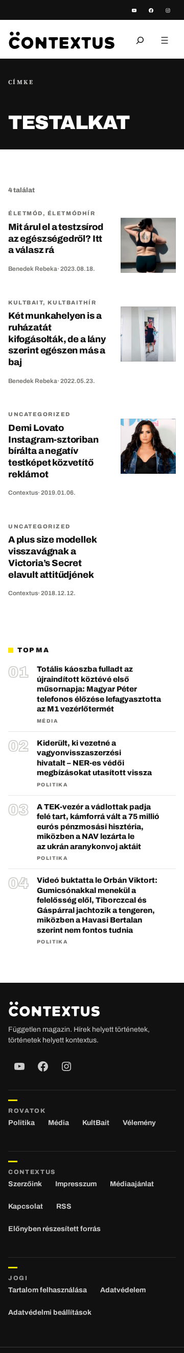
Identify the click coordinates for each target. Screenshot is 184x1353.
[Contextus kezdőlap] (61, 40)
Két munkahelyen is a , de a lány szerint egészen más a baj (57, 339)
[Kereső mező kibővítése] (140, 40)
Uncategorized (39, 414)
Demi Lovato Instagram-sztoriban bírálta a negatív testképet (53, 451)
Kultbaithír (72, 302)
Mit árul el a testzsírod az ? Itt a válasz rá (55, 238)
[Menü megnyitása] (164, 40)
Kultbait (25, 302)
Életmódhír (71, 213)
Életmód (25, 213)
